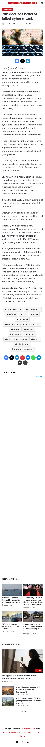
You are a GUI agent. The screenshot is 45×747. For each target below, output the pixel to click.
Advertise (12, 732)
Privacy (39, 732)
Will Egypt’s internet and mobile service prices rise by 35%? (19, 677)
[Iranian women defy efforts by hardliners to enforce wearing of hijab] (33, 616)
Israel (35, 314)
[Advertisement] (22, 477)
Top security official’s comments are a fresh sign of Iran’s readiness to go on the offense (33, 601)
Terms (22, 736)
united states (23, 344)
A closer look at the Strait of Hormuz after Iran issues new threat (11, 600)
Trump (36, 339)
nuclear (29, 329)
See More (22, 711)
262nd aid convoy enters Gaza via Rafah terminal (11, 626)
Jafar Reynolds (10, 24)
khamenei (23, 319)
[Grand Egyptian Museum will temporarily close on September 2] (8, 690)
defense (12, 314)
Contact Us (21, 732)
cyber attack (33, 309)
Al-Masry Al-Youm (27, 729)
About (5, 732)
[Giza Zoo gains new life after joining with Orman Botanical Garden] (8, 701)
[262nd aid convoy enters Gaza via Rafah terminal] (12, 616)
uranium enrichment (23, 349)
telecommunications (17, 339)
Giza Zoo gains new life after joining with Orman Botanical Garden (28, 700)
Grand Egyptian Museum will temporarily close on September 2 (28, 689)
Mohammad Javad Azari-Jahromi (23, 324)
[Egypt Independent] (22, 3)
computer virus (13, 309)
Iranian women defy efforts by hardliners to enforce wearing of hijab (33, 627)
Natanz (16, 329)
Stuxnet (31, 334)
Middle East (7, 10)
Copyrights (31, 732)
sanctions (16, 334)
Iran (24, 314)
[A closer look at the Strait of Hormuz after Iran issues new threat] (12, 590)
